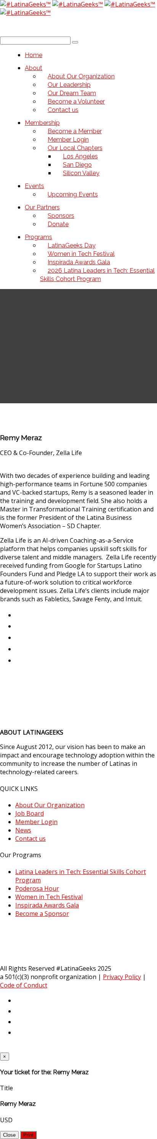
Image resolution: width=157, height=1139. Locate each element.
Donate (58, 224)
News (23, 830)
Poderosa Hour (37, 888)
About (33, 68)
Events (34, 186)
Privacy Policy (122, 977)
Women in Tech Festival (49, 897)
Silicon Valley (81, 173)
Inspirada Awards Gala (47, 905)
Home (33, 55)
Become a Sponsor (42, 913)
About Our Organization (50, 805)
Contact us (63, 109)
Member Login (36, 822)
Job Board (29, 813)
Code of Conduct (23, 985)
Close (9, 1135)
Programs (38, 237)
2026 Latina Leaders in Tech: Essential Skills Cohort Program (97, 275)
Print (28, 1135)
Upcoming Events (73, 194)
